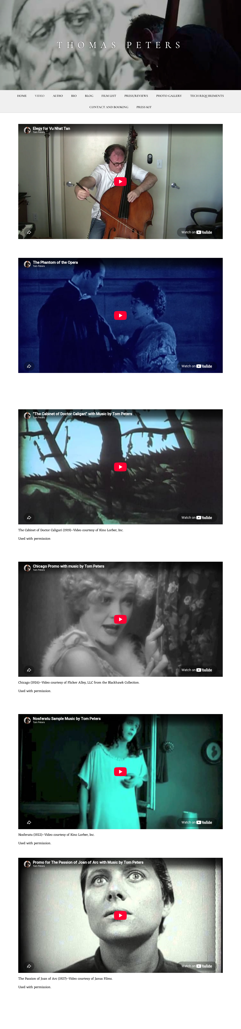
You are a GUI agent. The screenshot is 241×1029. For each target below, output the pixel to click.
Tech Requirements (207, 96)
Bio (74, 96)
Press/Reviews (136, 96)
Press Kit (144, 107)
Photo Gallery (169, 96)
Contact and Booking (108, 107)
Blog (89, 96)
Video (39, 96)
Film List (108, 96)
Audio (58, 96)
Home (22, 96)
